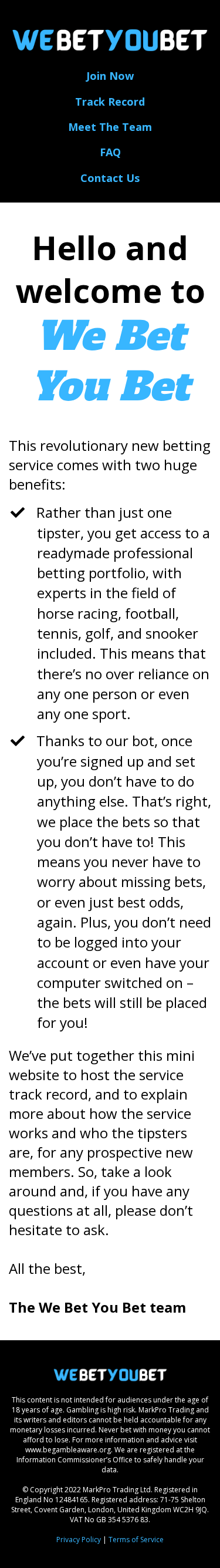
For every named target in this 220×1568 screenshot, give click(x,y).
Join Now (110, 76)
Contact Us (110, 178)
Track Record (110, 102)
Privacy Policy (78, 1540)
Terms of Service (136, 1540)
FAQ (110, 152)
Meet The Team (110, 127)
